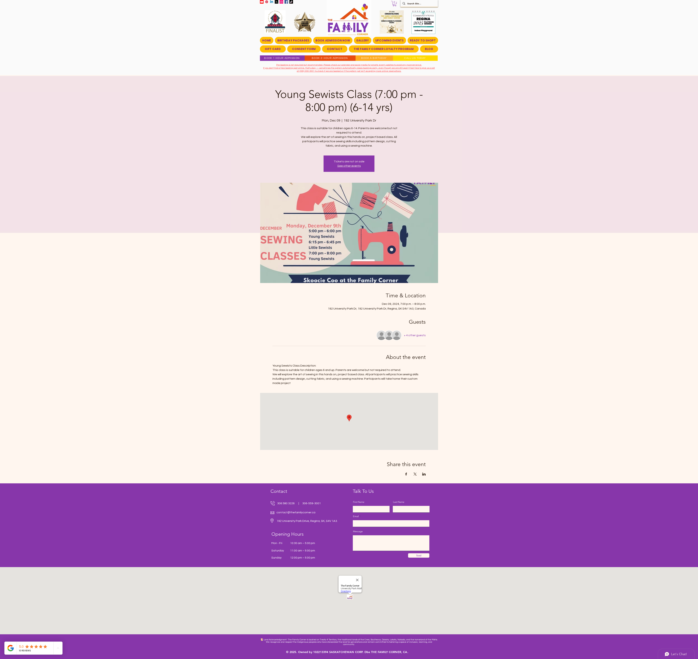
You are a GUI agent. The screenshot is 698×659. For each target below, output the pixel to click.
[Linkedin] (271, 2)
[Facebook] (286, 2)
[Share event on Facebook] (406, 474)
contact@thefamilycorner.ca (295, 512)
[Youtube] (262, 2)
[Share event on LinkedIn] (424, 474)
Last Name (398, 502)
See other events (349, 165)
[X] (276, 2)
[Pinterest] (266, 2)
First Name (358, 502)
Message (358, 531)
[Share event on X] (415, 474)
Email (356, 516)
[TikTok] (291, 2)
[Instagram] (281, 2)
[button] (394, 3)
